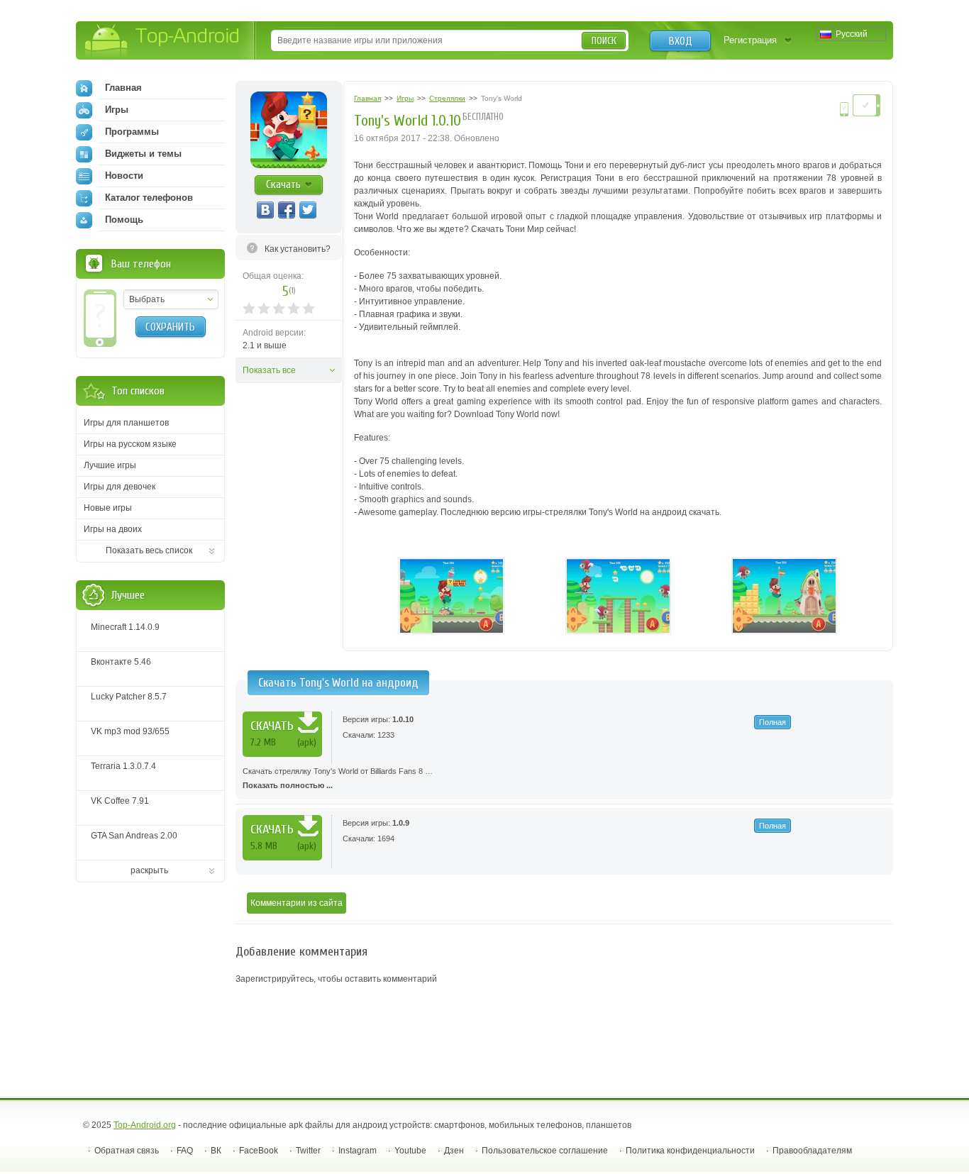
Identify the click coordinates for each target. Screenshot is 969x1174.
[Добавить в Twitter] (307, 209)
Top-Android (162, 41)
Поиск (604, 41)
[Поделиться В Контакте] (265, 209)
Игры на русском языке (130, 444)
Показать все (269, 370)
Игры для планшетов (126, 423)
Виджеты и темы (143, 153)
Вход (680, 41)
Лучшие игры (110, 465)
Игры (116, 109)
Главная (123, 87)
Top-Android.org (144, 1125)
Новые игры (108, 508)
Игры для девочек (119, 487)
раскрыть (149, 870)
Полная (772, 722)
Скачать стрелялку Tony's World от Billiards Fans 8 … (338, 778)
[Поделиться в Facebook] (286, 209)
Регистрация (750, 40)
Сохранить (170, 327)
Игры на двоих (113, 529)
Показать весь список (149, 550)
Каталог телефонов (149, 197)
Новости (124, 175)
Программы (132, 131)
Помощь (124, 219)
